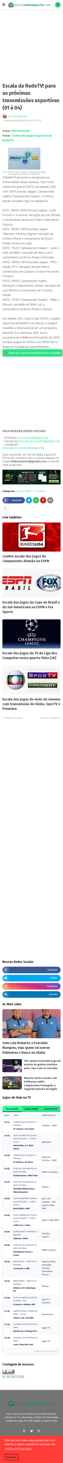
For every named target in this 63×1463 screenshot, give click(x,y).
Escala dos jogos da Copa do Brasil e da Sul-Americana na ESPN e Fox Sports (31, 607)
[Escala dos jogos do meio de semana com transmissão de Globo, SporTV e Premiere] (31, 680)
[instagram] (39, 1431)
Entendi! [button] (11, 1457)
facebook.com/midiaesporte (39, 441)
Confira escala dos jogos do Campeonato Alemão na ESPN (25, 558)
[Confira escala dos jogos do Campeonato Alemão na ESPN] (31, 537)
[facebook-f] (24, 1431)
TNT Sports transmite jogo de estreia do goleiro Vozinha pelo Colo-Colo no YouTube (42, 1064)
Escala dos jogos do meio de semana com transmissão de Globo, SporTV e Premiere (31, 704)
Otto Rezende (20, 131)
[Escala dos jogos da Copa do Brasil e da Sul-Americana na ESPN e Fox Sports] (31, 583)
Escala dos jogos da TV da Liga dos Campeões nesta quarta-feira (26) (29, 655)
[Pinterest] (43, 500)
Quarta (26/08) (31, 1109)
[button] (3, 5)
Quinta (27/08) (51, 1109)
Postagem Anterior (13, 717)
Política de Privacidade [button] (18, 1448)
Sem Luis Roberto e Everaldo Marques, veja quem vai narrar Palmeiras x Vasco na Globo (26, 1048)
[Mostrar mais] (5, 508)
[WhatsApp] (36, 500)
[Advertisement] (31, 47)
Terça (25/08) (12, 1109)
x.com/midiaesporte (33, 437)
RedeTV (29, 491)
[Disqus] (31, 760)
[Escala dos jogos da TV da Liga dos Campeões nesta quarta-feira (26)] (31, 633)
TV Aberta (39, 491)
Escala (19, 491)
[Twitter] (29, 500)
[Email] (50, 500)
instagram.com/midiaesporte (23, 448)
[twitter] (31, 1431)
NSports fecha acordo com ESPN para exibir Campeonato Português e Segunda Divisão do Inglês (40, 1083)
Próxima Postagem (49, 717)
